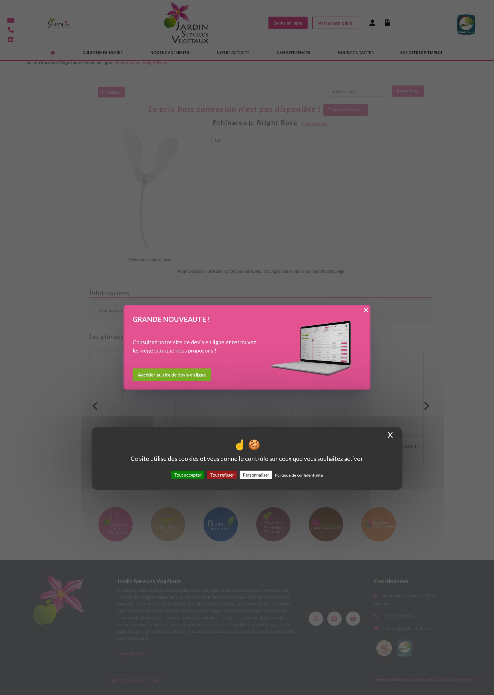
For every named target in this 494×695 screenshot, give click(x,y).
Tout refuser (222, 474)
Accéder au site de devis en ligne (172, 374)
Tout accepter (188, 474)
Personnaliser (256, 474)
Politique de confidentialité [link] (299, 475)
